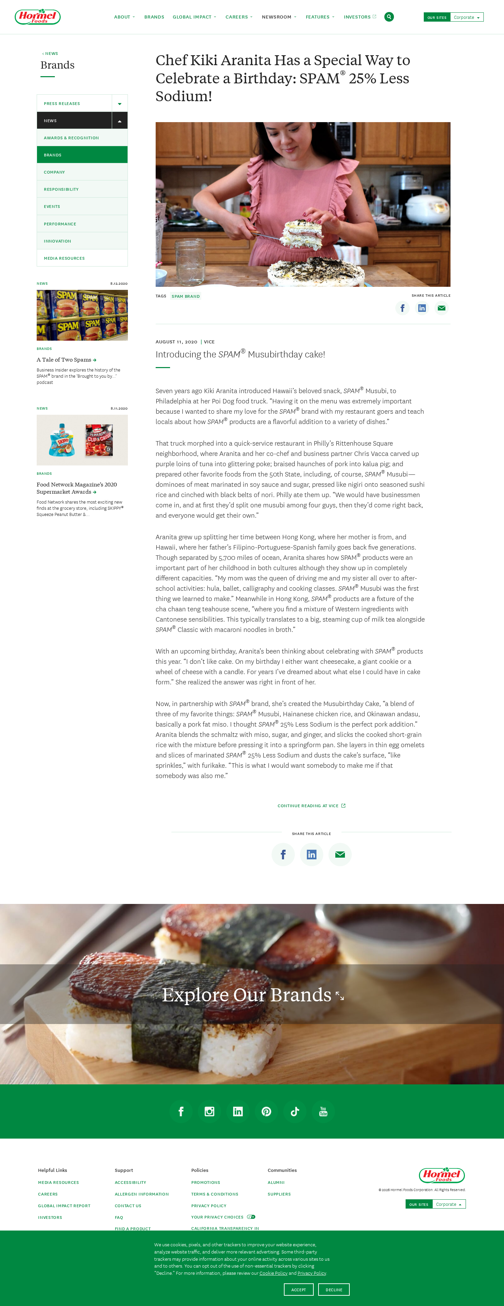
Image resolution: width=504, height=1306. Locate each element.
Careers (48, 1193)
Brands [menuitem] (154, 16)
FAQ (119, 1217)
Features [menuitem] (319, 16)
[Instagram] (209, 1111)
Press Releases (62, 103)
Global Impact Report (64, 1205)
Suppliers (279, 1193)
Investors (50, 1217)
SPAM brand (186, 296)
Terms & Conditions (215, 1193)
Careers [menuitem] (238, 16)
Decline (334, 1289)
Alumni (276, 1182)
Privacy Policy (209, 1205)
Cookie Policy (274, 1272)
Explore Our (249, 994)
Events (52, 206)
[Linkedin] (422, 308)
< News (50, 53)
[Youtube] (323, 1111)
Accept (298, 1289)
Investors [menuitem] (358, 16)
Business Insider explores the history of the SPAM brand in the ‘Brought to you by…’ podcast (78, 375)
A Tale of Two (65, 359)
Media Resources (64, 258)
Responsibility (61, 189)
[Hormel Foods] (38, 16)
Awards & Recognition (71, 137)
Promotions (205, 1182)
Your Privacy (218, 1216)
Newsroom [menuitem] (277, 16)
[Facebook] (402, 308)
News (50, 120)
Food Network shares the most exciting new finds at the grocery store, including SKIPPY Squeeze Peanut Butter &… (80, 507)
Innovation (57, 240)
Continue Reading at (308, 805)
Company (54, 171)
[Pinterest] (266, 1111)
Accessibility (130, 1182)
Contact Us (128, 1205)
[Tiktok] (295, 1111)
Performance (60, 223)
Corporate (464, 16)
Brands (52, 154)
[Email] (441, 308)
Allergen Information (142, 1193)
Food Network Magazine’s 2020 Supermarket (77, 487)
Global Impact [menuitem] (193, 16)
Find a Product (133, 1228)
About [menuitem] (123, 16)
